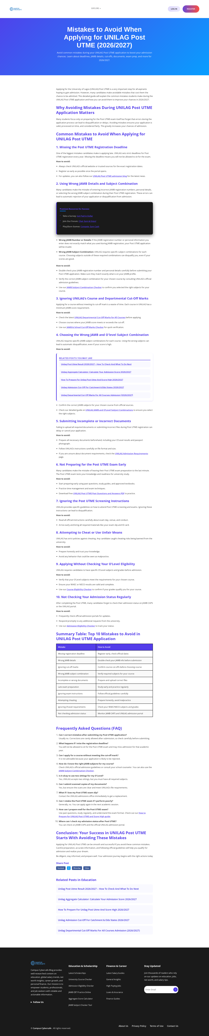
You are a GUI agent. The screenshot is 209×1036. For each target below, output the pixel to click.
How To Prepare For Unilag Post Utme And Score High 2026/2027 (92, 380)
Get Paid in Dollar (85, 216)
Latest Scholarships (77, 973)
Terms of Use (156, 1025)
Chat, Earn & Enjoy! (87, 221)
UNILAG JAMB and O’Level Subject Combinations (109, 410)
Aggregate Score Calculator (81, 998)
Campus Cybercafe (42, 1028)
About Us (123, 1025)
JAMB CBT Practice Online (80, 992)
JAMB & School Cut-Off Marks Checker (85, 327)
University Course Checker (80, 979)
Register (191, 9)
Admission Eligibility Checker (81, 625)
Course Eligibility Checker (79, 589)
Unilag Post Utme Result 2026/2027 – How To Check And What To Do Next (96, 364)
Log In (174, 9)
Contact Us (172, 1025)
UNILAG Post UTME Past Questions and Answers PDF (98, 493)
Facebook (61, 868)
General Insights (113, 979)
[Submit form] (175, 989)
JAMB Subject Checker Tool (80, 1005)
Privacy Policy (139, 1025)
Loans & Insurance (114, 992)
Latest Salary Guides (115, 973)
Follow (87, 868)
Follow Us (38, 1002)
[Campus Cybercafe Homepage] (16, 8)
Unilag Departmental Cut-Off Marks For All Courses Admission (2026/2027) (97, 395)
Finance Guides (113, 998)
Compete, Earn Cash (90, 226)
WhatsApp (77, 868)
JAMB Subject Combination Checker (84, 287)
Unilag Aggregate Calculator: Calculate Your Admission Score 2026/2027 (96, 372)
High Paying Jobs (113, 985)
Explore (95, 8)
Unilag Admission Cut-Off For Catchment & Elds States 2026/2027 (92, 387)
